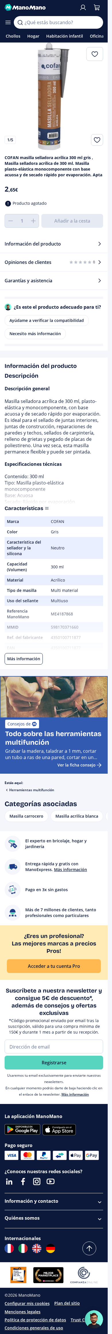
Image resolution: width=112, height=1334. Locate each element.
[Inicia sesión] (83, 7)
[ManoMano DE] (50, 1248)
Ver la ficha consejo (76, 765)
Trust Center (83, 1320)
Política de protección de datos (35, 1320)
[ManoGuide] (94, 1319)
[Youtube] (50, 1181)
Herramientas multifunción (31, 789)
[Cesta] (96, 7)
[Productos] (8, 22)
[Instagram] (36, 1181)
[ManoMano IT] (23, 1248)
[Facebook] (23, 1181)
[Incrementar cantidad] (33, 221)
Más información (75, 1094)
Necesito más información (35, 333)
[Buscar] (20, 22)
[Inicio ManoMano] (39, 7)
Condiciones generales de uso (34, 1328)
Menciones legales (22, 1311)
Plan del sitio (67, 1303)
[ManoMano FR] (9, 1248)
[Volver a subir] (89, 1248)
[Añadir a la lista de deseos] (97, 140)
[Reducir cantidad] (10, 221)
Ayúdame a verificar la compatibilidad (46, 320)
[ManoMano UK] (36, 1248)
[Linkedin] (9, 1181)
